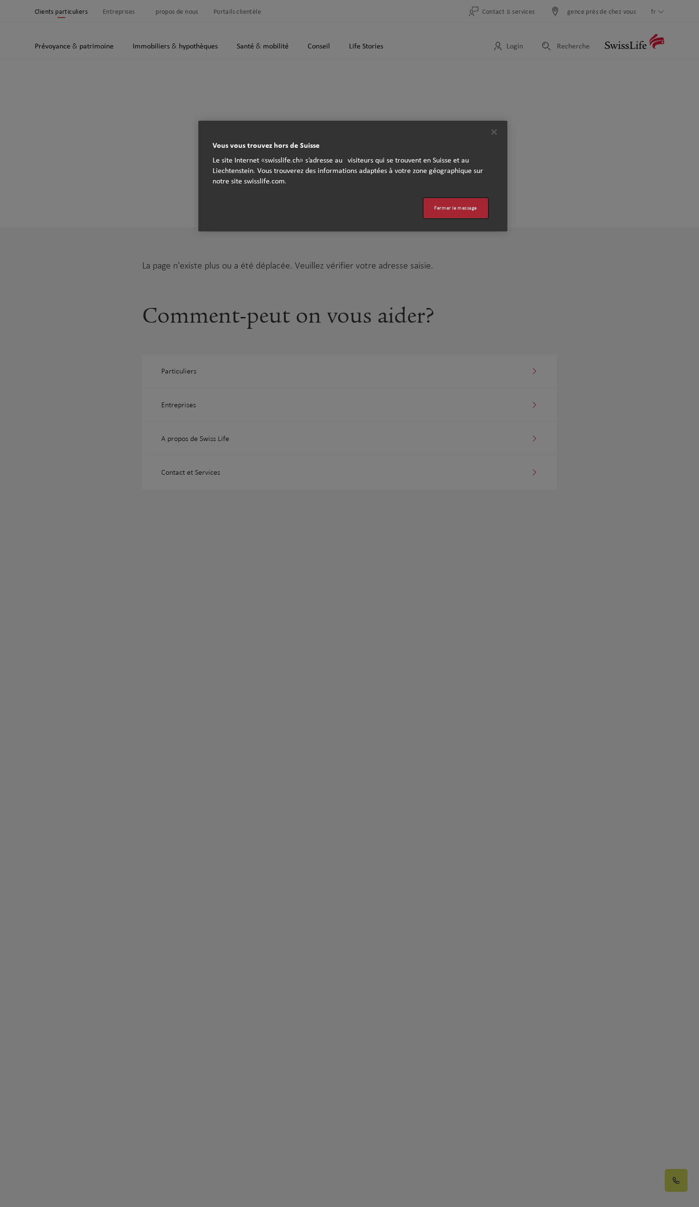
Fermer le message (455, 208)
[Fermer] (494, 132)
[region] (352, 176)
